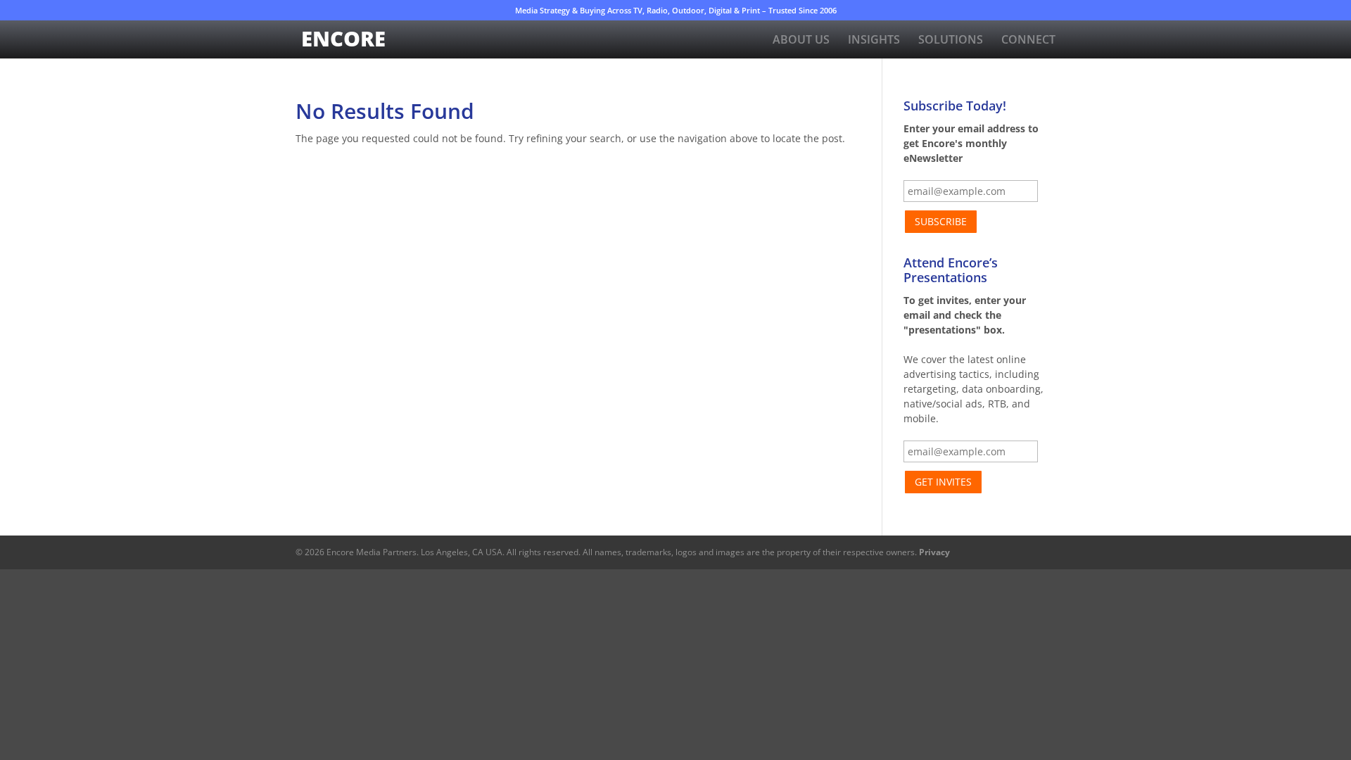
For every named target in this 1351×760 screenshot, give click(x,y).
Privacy (934, 552)
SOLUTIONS (950, 40)
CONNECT (1028, 40)
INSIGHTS (874, 40)
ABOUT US (801, 40)
